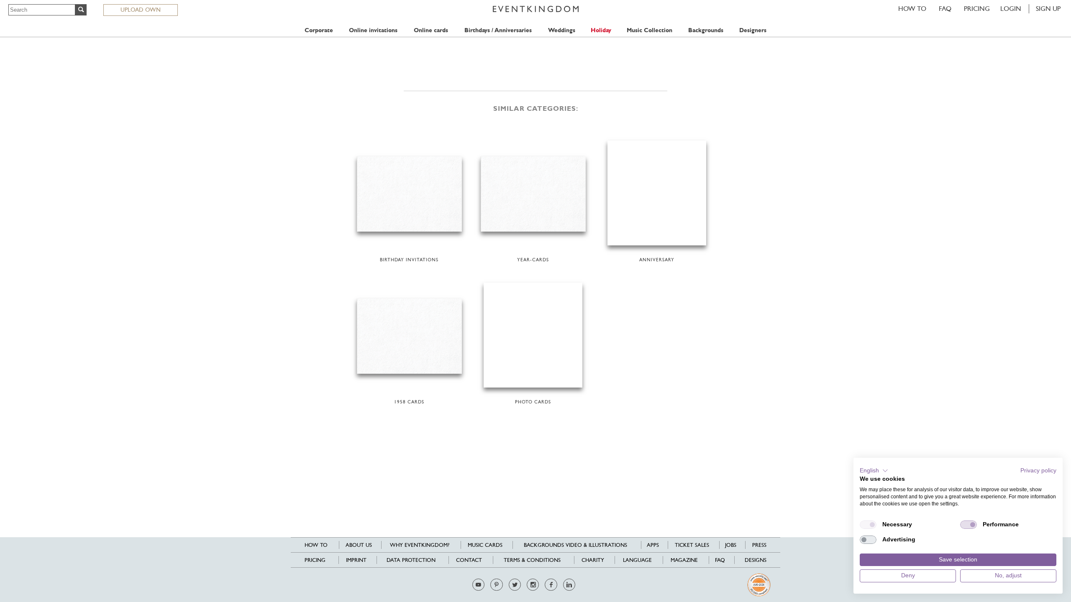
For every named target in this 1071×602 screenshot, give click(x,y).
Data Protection (411, 560)
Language (637, 560)
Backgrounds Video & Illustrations (575, 545)
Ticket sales (692, 545)
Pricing (977, 9)
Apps (653, 545)
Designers (752, 30)
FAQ (945, 9)
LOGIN (1010, 9)
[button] (874, 471)
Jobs (730, 545)
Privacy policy (1038, 470)
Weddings (561, 30)
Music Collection (649, 30)
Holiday (601, 30)
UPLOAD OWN (140, 9)
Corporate (319, 30)
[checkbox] (868, 524)
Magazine (684, 560)
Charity (593, 560)
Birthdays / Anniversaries (498, 30)
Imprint (356, 560)
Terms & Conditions (532, 560)
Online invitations (373, 30)
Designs (755, 560)
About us (359, 545)
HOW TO (912, 9)
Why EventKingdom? (419, 545)
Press (759, 545)
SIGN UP (1048, 9)
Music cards (485, 545)
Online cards (431, 30)
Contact (469, 560)
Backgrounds (705, 30)
